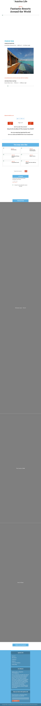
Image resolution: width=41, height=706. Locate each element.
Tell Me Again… (14, 149)
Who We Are (14, 657)
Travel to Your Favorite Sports (33, 150)
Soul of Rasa (20, 582)
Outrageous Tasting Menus (15, 157)
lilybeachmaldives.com (9, 115)
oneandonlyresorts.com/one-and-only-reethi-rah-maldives (16, 77)
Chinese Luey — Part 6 (20, 308)
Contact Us (14, 659)
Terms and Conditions (16, 662)
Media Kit (14, 661)
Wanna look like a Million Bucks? (31, 163)
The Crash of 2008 (20, 468)
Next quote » (14, 182)
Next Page (30, 123)
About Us (13, 656)
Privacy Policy (14, 664)
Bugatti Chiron (32, 156)
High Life (20, 6)
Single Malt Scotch (15, 162)
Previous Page (10, 123)
